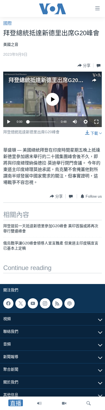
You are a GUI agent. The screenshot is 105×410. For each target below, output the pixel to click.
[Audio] (39, 403)
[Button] (84, 65)
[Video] (64, 403)
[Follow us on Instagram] (45, 303)
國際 (7, 23)
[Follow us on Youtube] (33, 303)
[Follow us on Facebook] (8, 303)
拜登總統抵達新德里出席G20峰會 (49, 80)
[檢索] (88, 403)
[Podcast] (69, 303)
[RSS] (57, 303)
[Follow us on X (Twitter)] (20, 303)
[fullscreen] (96, 121)
